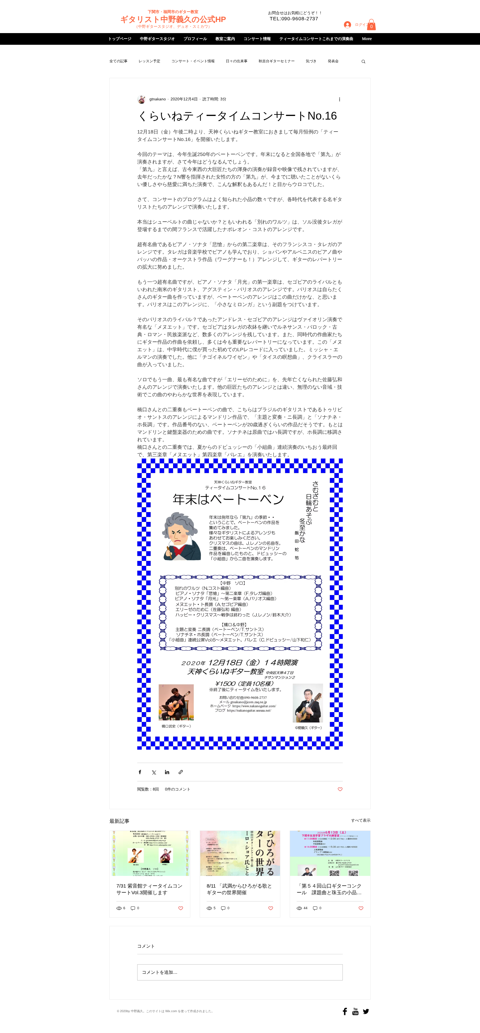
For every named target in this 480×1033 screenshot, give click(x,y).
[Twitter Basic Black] (366, 1011)
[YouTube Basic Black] (355, 1011)
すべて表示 (361, 820)
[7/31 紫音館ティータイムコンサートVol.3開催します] (150, 853)
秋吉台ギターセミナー (277, 61)
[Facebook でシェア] (139, 772)
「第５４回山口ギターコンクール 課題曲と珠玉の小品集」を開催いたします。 (329, 889)
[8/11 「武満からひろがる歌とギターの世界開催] (240, 853)
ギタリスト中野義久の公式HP (173, 19)
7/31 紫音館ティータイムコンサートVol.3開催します (149, 889)
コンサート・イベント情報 (193, 61)
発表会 (333, 61)
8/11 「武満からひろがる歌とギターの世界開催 (239, 889)
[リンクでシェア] (180, 772)
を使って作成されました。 (195, 1011)
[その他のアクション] (339, 99)
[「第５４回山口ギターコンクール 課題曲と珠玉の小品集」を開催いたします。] (330, 853)
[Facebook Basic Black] (345, 1011)
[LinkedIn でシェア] (167, 772)
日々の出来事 (237, 61)
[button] (371, 24)
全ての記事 (118, 61)
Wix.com (171, 1011)
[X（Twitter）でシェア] (153, 772)
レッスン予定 (149, 61)
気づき (311, 61)
